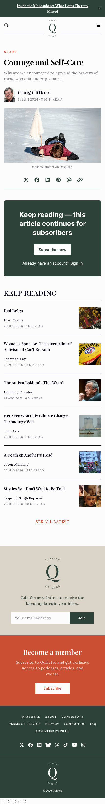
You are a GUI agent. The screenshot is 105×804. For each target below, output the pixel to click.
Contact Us (74, 724)
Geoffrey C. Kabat (18, 392)
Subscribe (52, 688)
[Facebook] (30, 745)
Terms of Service (25, 724)
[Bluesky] (48, 745)
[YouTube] (74, 745)
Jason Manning (16, 464)
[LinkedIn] (39, 745)
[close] (99, 8)
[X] (22, 745)
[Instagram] (83, 745)
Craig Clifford (34, 92)
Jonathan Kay (15, 359)
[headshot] (9, 94)
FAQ (93, 724)
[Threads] (57, 745)
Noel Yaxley (13, 320)
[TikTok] (66, 745)
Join (82, 618)
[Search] (6, 25)
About (51, 716)
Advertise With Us (52, 731)
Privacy (52, 724)
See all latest (52, 521)
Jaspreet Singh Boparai (23, 498)
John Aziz (12, 431)
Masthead (31, 716)
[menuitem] (31, 716)
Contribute (72, 716)
